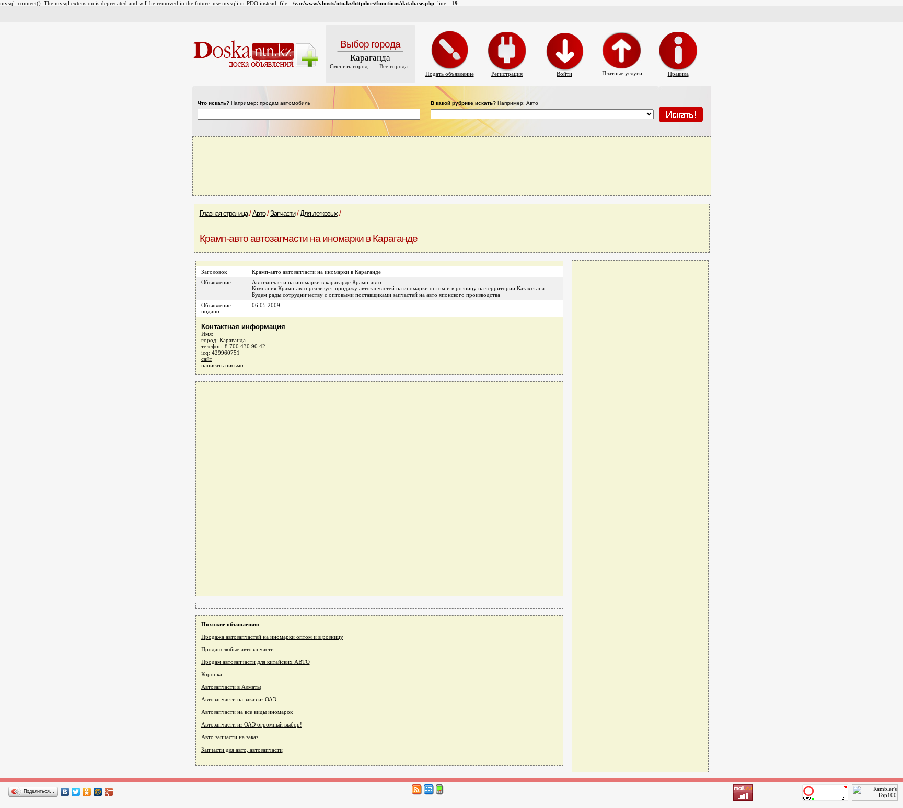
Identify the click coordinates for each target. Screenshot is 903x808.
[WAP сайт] (440, 793)
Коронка (211, 674)
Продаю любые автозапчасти (237, 649)
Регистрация (507, 74)
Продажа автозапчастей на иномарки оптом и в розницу (272, 637)
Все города (393, 66)
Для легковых (319, 213)
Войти (564, 74)
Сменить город (349, 66)
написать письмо (222, 365)
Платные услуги (622, 73)
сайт (206, 359)
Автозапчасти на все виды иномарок (247, 712)
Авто (258, 213)
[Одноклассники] (87, 792)
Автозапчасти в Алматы (231, 687)
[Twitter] (76, 792)
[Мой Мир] (97, 792)
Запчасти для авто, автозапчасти (242, 749)
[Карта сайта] (429, 793)
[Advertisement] (451, 165)
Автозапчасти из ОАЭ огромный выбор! (251, 724)
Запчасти (282, 213)
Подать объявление (449, 74)
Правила (678, 74)
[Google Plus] (108, 792)
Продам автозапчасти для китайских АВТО (255, 662)
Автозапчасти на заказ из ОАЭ (238, 699)
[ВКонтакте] (65, 792)
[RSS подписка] (417, 793)
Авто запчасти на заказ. (230, 737)
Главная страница (224, 213)
